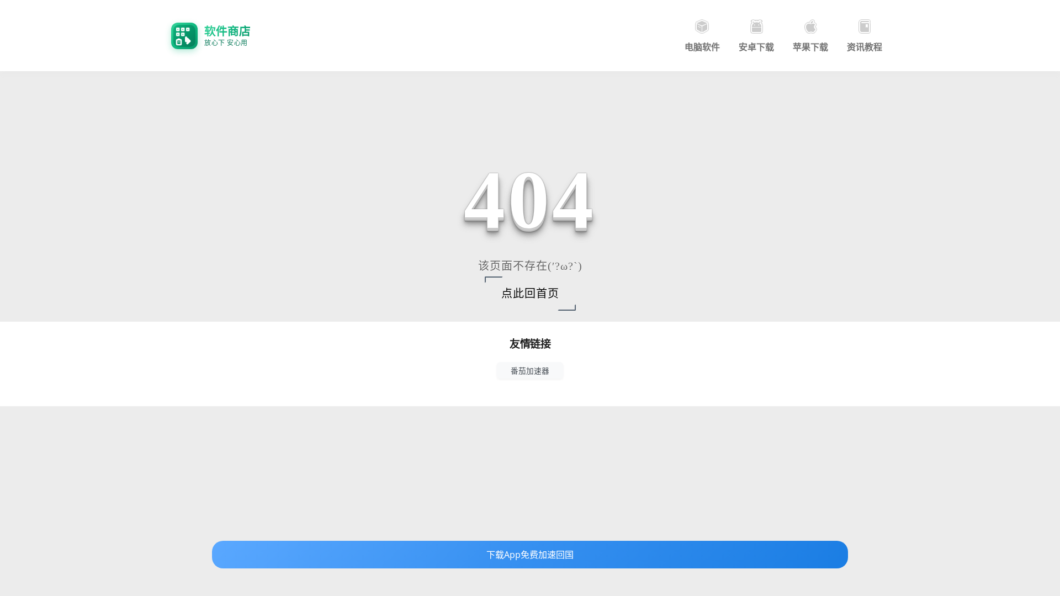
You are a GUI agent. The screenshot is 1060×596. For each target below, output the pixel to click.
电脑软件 (702, 47)
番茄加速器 (530, 370)
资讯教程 (864, 47)
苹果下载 (810, 47)
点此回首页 (530, 294)
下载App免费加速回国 (530, 555)
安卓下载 (756, 47)
